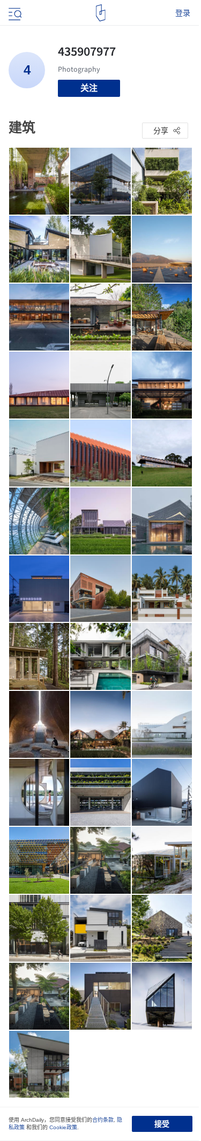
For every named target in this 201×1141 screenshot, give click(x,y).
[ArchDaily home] (100, 12)
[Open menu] (13, 12)
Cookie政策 (63, 1127)
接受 (161, 1124)
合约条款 (103, 1120)
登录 (182, 13)
